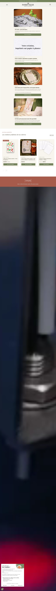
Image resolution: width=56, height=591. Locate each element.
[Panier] (50, 4)
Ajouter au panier (10, 164)
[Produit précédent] (3, 170)
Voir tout (52, 135)
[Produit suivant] (6, 170)
